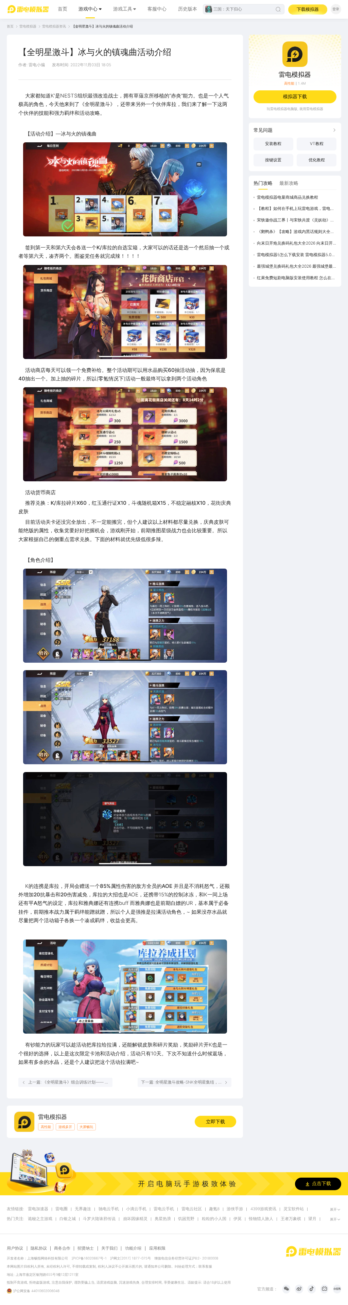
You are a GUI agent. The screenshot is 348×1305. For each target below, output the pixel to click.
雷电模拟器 (27, 26)
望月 (312, 1219)
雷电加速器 (38, 1209)
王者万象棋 (291, 1219)
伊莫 (237, 1219)
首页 (62, 9)
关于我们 (109, 1248)
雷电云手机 (164, 1209)
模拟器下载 (295, 96)
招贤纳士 (85, 1248)
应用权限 (157, 1248)
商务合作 (62, 1248)
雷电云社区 (191, 1209)
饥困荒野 (186, 1219)
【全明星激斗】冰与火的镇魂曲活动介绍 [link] (102, 26)
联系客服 (205, 1266)
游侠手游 (235, 1209)
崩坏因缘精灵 (135, 1219)
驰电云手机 (109, 1209)
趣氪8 (214, 1209)
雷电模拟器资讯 (54, 26)
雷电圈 (61, 1209)
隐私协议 (39, 1248)
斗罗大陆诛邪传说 (99, 1219)
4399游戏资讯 (263, 1209)
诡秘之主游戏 (40, 1219)
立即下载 (215, 1121)
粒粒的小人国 (214, 1219)
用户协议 (15, 1248)
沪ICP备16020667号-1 (89, 1258)
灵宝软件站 (293, 1209)
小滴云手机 (136, 1209)
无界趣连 (83, 1209)
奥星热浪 (163, 1219)
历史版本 (187, 9)
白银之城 (67, 1219)
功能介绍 (133, 1248)
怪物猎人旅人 (261, 1219)
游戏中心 (88, 9)
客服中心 (157, 9)
